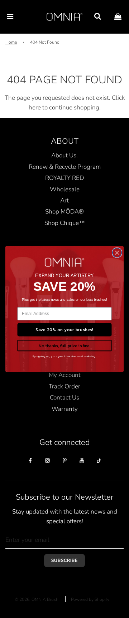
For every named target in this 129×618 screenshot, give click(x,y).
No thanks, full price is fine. (64, 345)
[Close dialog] (117, 253)
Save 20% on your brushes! (64, 330)
